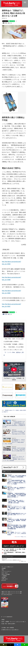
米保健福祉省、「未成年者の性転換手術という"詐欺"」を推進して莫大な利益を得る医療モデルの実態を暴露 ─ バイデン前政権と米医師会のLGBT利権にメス (16, 495)
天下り (13, 410)
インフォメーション (8, 556)
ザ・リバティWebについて (7, 566)
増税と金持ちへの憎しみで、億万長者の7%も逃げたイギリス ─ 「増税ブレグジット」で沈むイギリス (16, 489)
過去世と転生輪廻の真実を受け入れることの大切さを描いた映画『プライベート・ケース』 (16, 514)
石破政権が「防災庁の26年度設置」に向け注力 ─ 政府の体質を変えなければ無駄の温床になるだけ (14, 450)
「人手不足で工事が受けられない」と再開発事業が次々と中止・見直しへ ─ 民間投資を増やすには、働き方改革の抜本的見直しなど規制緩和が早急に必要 (14, 424)
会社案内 (4, 577)
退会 (3, 569)
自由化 (10, 410)
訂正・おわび (5, 572)
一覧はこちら (23, 561)
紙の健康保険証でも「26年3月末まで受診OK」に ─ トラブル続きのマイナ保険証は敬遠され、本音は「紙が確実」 (14, 441)
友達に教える (8, 23)
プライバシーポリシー (6, 571)
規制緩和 (7, 410)
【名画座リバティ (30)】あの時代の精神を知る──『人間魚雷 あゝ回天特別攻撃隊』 (16, 476)
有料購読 (4, 568)
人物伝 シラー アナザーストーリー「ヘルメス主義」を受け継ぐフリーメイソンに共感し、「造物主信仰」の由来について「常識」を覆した (16, 508)
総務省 (21, 410)
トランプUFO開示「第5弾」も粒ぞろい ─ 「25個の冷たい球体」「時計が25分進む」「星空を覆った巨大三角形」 (16, 501)
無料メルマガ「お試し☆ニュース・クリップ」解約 (12, 593)
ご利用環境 (4, 575)
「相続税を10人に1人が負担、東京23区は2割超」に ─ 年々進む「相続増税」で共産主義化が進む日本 (16, 520)
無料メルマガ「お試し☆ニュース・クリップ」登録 (12, 591)
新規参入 (17, 410)
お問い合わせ (5, 578)
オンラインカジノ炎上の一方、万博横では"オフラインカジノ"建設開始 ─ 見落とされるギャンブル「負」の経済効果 (14, 458)
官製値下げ (5, 411)
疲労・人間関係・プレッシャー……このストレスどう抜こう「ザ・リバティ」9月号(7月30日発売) (16, 533)
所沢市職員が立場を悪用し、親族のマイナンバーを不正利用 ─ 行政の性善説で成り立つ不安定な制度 (14, 433)
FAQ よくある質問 (6, 574)
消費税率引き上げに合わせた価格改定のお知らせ (11, 560)
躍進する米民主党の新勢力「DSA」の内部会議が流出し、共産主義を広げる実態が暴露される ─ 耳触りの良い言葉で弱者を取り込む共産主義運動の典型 (16, 527)
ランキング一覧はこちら (21, 536)
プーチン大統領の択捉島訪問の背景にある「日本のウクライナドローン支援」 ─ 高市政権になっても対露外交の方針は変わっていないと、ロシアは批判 (16, 482)
